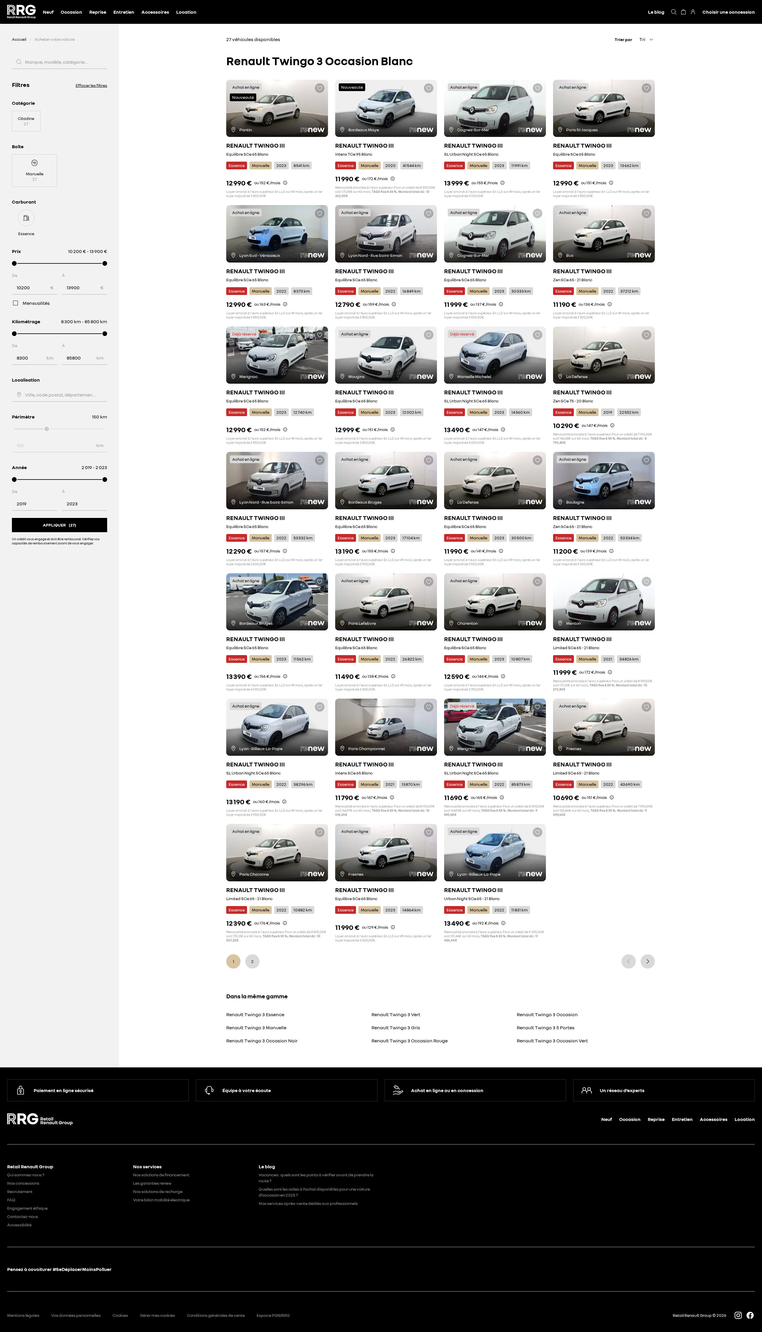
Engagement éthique (27, 1208)
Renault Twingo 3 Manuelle (256, 1027)
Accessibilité (19, 1224)
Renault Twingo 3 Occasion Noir (262, 1041)
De (14, 275)
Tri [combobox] (642, 39)
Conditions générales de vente (216, 1315)
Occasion (71, 12)
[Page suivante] (648, 961)
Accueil (19, 39)
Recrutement (19, 1191)
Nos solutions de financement (161, 1174)
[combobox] (60, 394)
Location (186, 12)
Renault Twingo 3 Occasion (547, 1014)
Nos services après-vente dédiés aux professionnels (308, 1203)
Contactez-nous (22, 1216)
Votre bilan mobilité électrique (161, 1199)
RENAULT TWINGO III (255, 145)
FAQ (11, 1199)
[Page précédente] (629, 961)
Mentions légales (23, 1315)
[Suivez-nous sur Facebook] (750, 1315)
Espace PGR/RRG (273, 1315)
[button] (285, 182)
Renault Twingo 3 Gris (395, 1027)
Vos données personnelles (76, 1315)
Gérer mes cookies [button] (157, 1315)
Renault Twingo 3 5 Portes (545, 1027)
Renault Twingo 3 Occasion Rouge (409, 1041)
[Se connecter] (693, 12)
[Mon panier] (683, 12)
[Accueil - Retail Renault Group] (21, 12)
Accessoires (155, 12)
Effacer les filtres (91, 85)
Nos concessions (23, 1183)
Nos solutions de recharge (157, 1191)
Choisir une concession (728, 12)
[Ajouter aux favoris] (319, 88)
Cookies (120, 1315)
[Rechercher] (674, 12)
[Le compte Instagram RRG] (738, 1315)
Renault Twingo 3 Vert (395, 1014)
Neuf (48, 12)
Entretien (123, 12)
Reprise (97, 12)
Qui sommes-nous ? (25, 1174)
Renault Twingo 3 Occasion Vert (552, 1041)
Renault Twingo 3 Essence (255, 1014)
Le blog (656, 12)
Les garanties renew (152, 1183)
